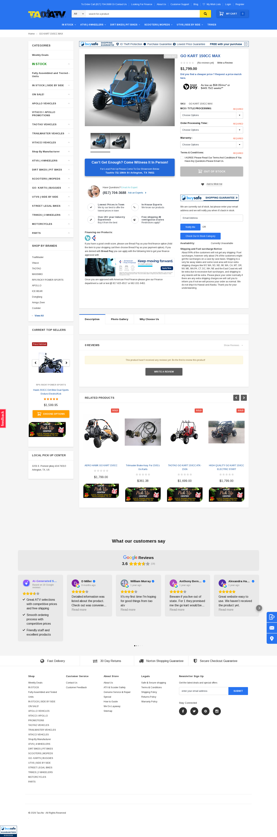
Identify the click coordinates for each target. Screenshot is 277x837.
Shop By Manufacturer (46, 151)
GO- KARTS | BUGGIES (46, 187)
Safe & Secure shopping (153, 682)
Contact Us (71, 682)
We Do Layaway (112, 706)
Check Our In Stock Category (200, 236)
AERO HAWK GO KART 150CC (101, 465)
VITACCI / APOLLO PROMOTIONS (43, 114)
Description (92, 319)
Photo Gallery (119, 319)
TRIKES (211, 24)
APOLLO (36, 285)
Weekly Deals (40, 55)
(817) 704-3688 (114, 193)
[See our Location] (272, 638)
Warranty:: (211, 138)
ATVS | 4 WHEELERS (91, 24)
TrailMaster (38, 257)
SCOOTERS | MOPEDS (157, 24)
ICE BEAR (37, 291)
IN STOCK (67, 24)
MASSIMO (37, 274)
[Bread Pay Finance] (88, 238)
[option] (130, 90)
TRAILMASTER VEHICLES (48, 133)
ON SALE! (38, 94)
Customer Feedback (76, 687)
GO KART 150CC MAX (51, 33)
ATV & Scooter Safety (114, 687)
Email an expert (129, 187)
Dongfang (37, 297)
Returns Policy (148, 697)
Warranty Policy (149, 701)
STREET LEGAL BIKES (46, 205)
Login (228, 4)
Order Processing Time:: (211, 123)
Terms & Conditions (151, 687)
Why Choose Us (149, 319)
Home (31, 33)
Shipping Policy (149, 692)
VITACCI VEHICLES (44, 142)
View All (39, 315)
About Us (108, 682)
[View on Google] (75, 583)
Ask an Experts (136, 192)
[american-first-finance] (94, 238)
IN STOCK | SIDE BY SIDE (48, 85)
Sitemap (108, 711)
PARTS (36, 233)
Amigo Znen (38, 302)
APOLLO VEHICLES (44, 103)
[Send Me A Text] (272, 617)
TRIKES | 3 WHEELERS (46, 214)
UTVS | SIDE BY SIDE (188, 24)
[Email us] (272, 628)
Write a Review (225, 62)
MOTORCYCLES (42, 224)
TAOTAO (36, 268)
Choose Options (54, 414)
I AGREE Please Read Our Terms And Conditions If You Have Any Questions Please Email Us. (213, 159)
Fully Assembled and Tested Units (50, 75)
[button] (8, 831)
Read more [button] (79, 609)
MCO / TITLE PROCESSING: (211, 108)
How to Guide (111, 701)
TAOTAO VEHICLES (44, 124)
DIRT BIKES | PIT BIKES (123, 24)
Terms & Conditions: (192, 152)
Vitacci (35, 263)
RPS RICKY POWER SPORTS (48, 280)
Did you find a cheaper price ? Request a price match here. (210, 76)
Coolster (36, 308)
